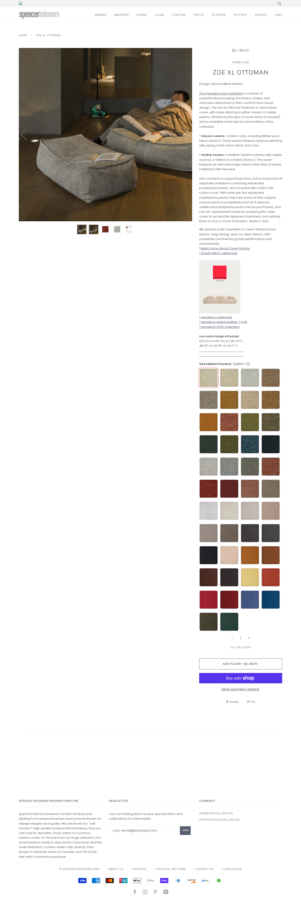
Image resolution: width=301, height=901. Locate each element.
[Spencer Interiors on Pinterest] (155, 893)
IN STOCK (240, 15)
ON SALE (261, 15)
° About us (115, 869)
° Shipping (139, 869)
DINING (142, 15)
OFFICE (199, 15)
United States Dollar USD (219, 819)
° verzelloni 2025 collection (219, 327)
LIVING (159, 15)
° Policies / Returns (170, 869)
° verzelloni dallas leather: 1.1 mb (223, 322)
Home (23, 35)
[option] (105, 134)
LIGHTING (179, 15)
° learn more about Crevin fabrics (224, 248)
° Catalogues (231, 869)
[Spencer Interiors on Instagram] (145, 893)
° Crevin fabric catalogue (218, 253)
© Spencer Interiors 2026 (79, 869)
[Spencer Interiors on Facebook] (134, 893)
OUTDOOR (219, 15)
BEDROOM (122, 15)
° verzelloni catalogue (215, 317)
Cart (278, 15)
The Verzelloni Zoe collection (221, 93)
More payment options (240, 689)
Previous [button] (27, 134)
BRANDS (101, 15)
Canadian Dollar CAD (216, 813)
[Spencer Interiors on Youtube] (166, 893)
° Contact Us (204, 869)
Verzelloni (241, 62)
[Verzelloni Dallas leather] (219, 313)
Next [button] (183, 134)
